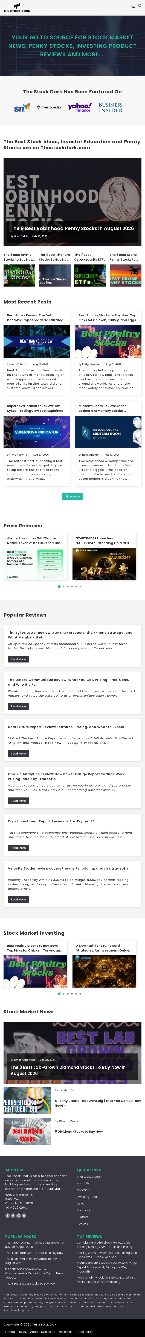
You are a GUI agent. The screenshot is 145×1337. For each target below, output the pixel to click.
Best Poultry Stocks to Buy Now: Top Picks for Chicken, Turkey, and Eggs (107, 317)
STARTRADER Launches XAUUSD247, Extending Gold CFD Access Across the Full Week (102, 540)
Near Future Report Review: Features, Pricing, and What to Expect (66, 727)
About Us (83, 1183)
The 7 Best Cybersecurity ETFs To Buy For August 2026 (89, 257)
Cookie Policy (83, 1332)
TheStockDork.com (90, 1177)
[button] (59, 586)
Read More (18, 659)
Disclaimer (65, 1332)
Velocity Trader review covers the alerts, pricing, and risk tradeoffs (68, 868)
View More (72, 496)
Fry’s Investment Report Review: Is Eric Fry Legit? (51, 821)
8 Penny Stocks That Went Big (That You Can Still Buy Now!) (98, 1103)
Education (84, 1210)
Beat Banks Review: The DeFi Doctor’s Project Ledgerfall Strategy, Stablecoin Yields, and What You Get (36, 317)
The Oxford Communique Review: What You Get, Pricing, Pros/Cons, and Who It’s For (68, 682)
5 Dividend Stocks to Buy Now (79, 1131)
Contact (83, 1190)
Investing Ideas (87, 1197)
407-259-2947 (16, 1208)
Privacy (23, 1332)
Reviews (82, 1224)
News (80, 1203)
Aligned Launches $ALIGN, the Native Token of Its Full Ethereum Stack (33, 540)
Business (83, 1217)
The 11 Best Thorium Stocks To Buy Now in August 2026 (54, 257)
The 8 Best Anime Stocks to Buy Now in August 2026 (18, 257)
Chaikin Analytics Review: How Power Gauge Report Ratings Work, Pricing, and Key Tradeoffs (67, 776)
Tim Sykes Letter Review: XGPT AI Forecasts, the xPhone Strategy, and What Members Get (70, 635)
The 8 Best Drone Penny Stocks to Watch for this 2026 (123, 257)
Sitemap (9, 1332)
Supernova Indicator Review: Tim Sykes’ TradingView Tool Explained (35, 408)
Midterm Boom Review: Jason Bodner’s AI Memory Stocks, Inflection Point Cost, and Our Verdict (103, 408)
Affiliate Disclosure (42, 1332)
